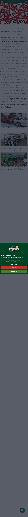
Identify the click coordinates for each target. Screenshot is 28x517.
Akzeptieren (14, 271)
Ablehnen (14, 267)
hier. (16, 261)
